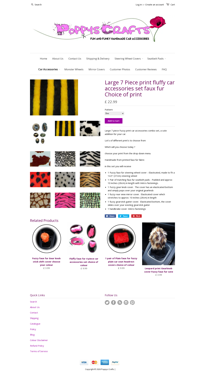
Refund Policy (37, 345)
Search (33, 301)
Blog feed (119, 302)
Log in (139, 4)
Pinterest (132, 302)
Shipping (34, 318)
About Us (35, 307)
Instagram (126, 302)
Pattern (109, 109)
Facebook (113, 302)
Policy (33, 329)
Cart (173, 4)
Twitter (107, 302)
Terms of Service (39, 351)
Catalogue (35, 323)
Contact (34, 312)
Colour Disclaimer (39, 340)
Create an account (154, 4)
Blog (32, 334)
